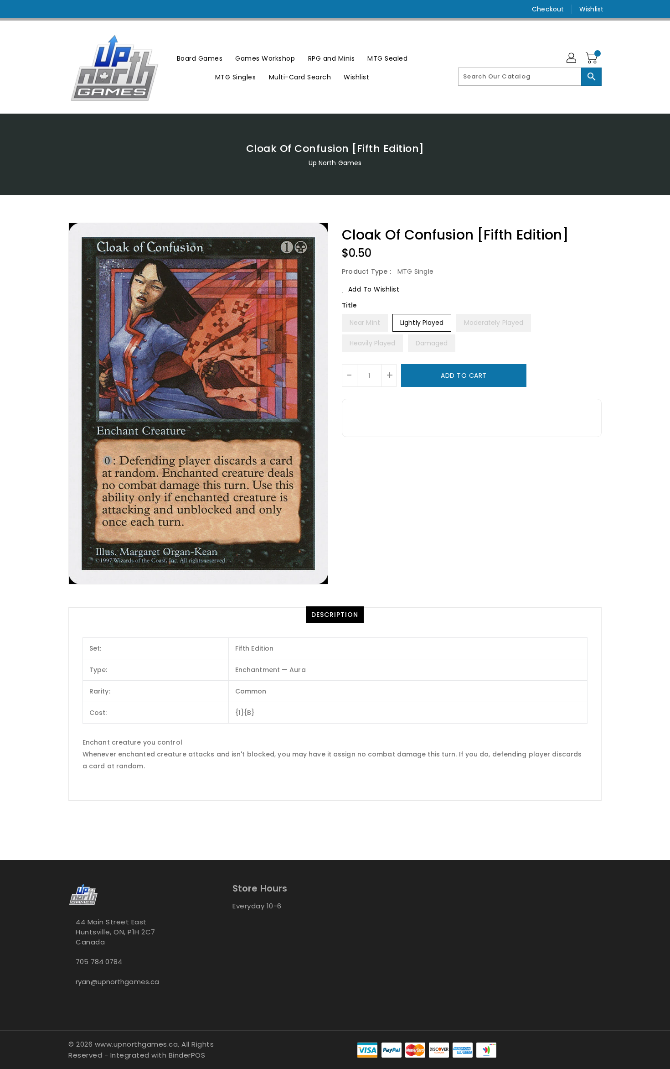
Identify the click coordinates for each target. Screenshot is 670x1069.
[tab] (335, 614)
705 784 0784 (99, 961)
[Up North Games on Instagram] (73, 9)
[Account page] (572, 58)
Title (349, 305)
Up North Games (335, 162)
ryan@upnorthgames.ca (117, 981)
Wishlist (591, 9)
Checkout (548, 9)
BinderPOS (187, 1055)
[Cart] (592, 58)
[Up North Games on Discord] (90, 9)
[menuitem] (199, 58)
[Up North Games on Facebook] (55, 9)
